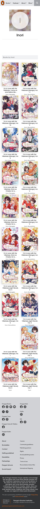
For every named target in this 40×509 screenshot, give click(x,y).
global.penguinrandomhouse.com (13, 506)
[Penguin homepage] (2, 3)
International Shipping (26, 468)
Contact (4, 449)
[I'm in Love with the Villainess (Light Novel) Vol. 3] (29, 337)
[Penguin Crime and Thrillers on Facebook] (3, 427)
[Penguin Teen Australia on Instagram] (7, 419)
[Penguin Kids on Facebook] (21, 406)
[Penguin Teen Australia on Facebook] (3, 419)
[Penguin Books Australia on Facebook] (3, 406)
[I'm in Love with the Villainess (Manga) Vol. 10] (10, 107)
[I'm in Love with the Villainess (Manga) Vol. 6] (29, 173)
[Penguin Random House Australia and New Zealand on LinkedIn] (3, 411)
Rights (22, 451)
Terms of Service (19, 496)
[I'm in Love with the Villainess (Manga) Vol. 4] (29, 239)
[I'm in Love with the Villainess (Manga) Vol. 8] (10, 140)
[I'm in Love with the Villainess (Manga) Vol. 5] (29, 206)
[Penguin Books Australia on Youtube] (14, 406)
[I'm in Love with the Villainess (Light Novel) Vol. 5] (10, 272)
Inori (7, 94)
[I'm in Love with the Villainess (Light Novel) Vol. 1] (29, 370)
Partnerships (6, 461)
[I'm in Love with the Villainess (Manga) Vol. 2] (10, 304)
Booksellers (5, 445)
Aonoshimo (31, 94)
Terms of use (24, 461)
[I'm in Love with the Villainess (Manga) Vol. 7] (29, 140)
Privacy (22, 458)
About (4, 441)
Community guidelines (26, 444)
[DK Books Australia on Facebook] (21, 422)
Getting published (8, 453)
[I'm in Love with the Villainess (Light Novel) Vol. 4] (29, 305)
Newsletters (5, 457)
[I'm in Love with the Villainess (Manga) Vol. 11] (29, 74)
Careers (22, 441)
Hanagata (12, 94)
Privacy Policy (34, 495)
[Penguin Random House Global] (7, 501)
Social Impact (6, 469)
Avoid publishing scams (27, 455)
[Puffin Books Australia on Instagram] (21, 414)
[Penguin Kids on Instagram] (25, 406)
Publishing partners (25, 448)
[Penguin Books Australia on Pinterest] (10, 406)
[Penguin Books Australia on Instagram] (7, 406)
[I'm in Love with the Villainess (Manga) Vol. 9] (29, 107)
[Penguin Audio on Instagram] (3, 434)
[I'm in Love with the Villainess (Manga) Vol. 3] (29, 272)
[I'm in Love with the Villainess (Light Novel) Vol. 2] (10, 370)
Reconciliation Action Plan (27, 465)
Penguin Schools (7, 465)
